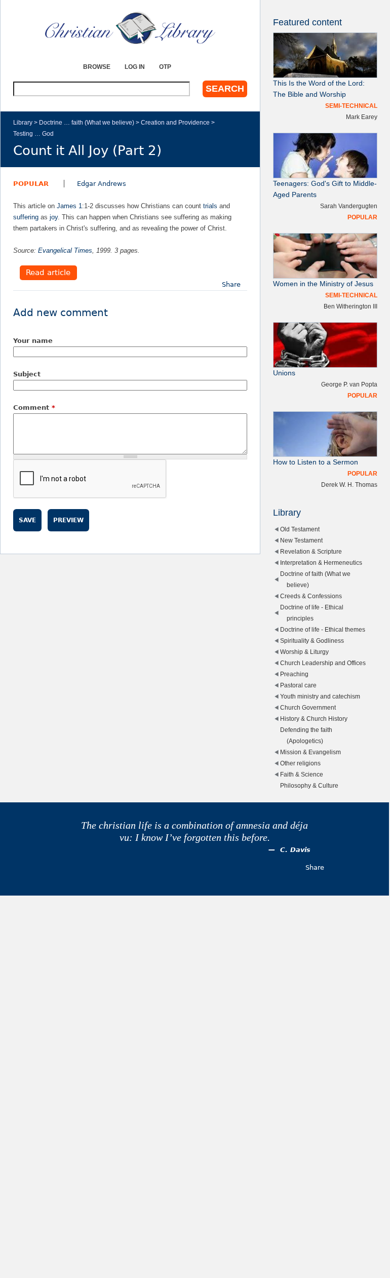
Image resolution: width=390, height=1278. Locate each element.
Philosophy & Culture (309, 785)
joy (54, 217)
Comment (34, 407)
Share (231, 284)
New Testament (301, 540)
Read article (48, 273)
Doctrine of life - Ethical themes (322, 629)
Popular (31, 183)
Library (22, 122)
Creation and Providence (175, 122)
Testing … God (33, 133)
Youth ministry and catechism (320, 696)
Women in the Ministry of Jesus (323, 284)
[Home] (130, 28)
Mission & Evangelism (310, 752)
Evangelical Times (65, 250)
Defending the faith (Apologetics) (306, 735)
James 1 (69, 206)
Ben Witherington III (350, 306)
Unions (284, 373)
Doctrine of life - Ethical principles (311, 613)
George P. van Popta (349, 384)
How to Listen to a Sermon (315, 462)
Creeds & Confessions (311, 596)
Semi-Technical (351, 105)
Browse (96, 66)
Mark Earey (361, 116)
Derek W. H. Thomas (349, 484)
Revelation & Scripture (311, 551)
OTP (165, 66)
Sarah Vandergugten (348, 206)
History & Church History (313, 718)
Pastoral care (298, 685)
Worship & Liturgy (304, 651)
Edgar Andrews (101, 183)
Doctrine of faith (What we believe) (315, 579)
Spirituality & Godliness (312, 640)
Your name (33, 340)
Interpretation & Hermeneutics (321, 562)
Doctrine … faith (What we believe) (86, 122)
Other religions (300, 763)
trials (210, 206)
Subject (27, 374)
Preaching (294, 674)
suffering (25, 217)
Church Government (308, 707)
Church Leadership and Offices (323, 663)
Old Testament (300, 529)
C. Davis (295, 850)
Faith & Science (301, 774)
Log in (135, 66)
